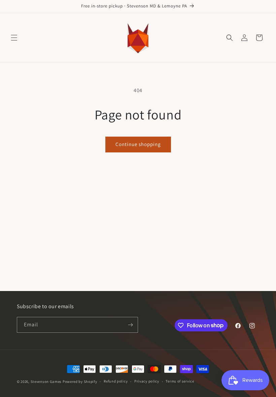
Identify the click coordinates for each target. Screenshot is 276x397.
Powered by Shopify (80, 381)
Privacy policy (146, 381)
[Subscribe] (130, 325)
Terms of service (180, 381)
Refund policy (116, 381)
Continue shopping (138, 144)
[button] (14, 37)
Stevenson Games (46, 381)
